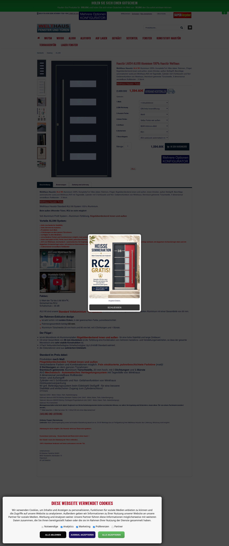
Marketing (84, 526)
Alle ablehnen (53, 534)
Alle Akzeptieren (111, 534)
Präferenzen (102, 526)
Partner (118, 526)
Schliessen (114, 307)
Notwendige (51, 526)
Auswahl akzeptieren (82, 534)
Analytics (68, 526)
